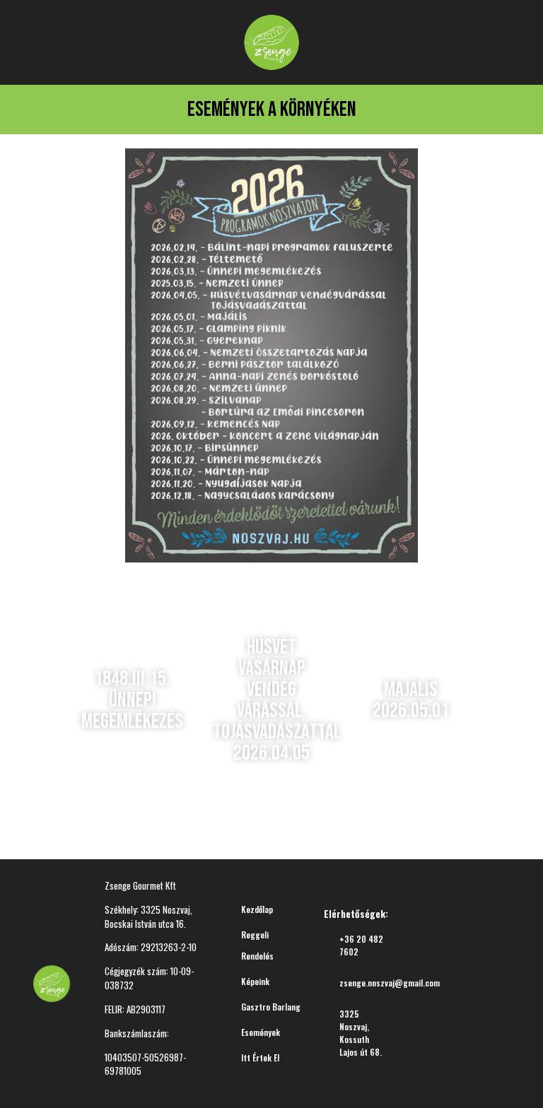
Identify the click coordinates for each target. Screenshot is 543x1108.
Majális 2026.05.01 (411, 700)
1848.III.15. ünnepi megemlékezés (132, 700)
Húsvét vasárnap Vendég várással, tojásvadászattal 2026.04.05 (277, 700)
